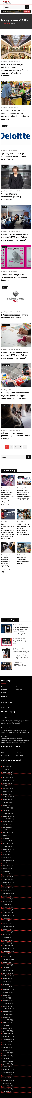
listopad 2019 (6, 945)
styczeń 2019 (6, 970)
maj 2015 (5, 1050)
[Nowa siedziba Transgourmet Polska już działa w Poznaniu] (24, 547)
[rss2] (8, 702)
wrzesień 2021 (7, 885)
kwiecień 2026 (7, 769)
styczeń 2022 (6, 874)
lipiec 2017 (6, 998)
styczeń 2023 (6, 841)
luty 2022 (5, 871)
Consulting (4, 689)
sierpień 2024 (6, 799)
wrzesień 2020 (7, 918)
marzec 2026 (6, 772)
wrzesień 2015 (7, 1039)
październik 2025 (7, 780)
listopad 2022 (6, 846)
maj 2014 (5, 1083)
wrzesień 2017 (7, 992)
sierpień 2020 (6, 921)
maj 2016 (5, 1017)
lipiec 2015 (6, 1045)
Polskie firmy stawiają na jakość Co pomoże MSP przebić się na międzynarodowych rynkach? (14, 237)
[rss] (6, 702)
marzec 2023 (6, 835)
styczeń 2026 (6, 775)
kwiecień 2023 (7, 832)
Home (4, 23)
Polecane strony (5, 707)
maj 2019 (5, 962)
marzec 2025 (6, 791)
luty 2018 (5, 984)
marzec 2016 (6, 1022)
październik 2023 (7, 816)
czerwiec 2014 (7, 1080)
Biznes (18, 687)
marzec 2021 (6, 901)
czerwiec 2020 (7, 926)
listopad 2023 (6, 813)
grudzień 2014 (7, 1064)
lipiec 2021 (6, 890)
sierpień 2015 (6, 1042)
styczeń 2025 (6, 794)
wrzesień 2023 (7, 819)
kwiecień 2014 (7, 1086)
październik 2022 (7, 849)
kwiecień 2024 (7, 808)
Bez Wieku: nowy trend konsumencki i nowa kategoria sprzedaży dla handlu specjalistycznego (24, 495)
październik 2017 (7, 989)
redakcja (5, 61)
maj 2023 (5, 830)
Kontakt (3, 692)
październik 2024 (7, 797)
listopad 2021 (6, 879)
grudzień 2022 (7, 843)
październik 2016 (7, 1009)
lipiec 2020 (6, 923)
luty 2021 (5, 904)
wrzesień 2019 (7, 951)
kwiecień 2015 (7, 1053)
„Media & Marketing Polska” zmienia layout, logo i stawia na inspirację (14, 277)
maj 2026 (5, 766)
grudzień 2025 (7, 777)
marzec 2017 (6, 1006)
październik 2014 (7, 1069)
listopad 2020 (6, 912)
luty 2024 (5, 810)
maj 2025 (5, 786)
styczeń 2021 (6, 907)
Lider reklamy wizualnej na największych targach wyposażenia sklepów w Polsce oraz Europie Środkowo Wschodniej (14, 70)
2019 (8, 23)
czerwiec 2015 (7, 1047)
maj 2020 (5, 929)
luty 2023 (5, 838)
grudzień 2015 (7, 1031)
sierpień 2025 (6, 783)
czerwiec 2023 (7, 827)
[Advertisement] (16, 597)
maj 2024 (5, 805)
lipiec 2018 (6, 981)
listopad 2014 (6, 1067)
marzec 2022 (6, 868)
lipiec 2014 (6, 1078)
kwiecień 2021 (7, 899)
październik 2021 (7, 882)
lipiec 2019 (6, 956)
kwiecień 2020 (7, 932)
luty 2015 (5, 1058)
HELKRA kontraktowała (20, 665)
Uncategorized (5, 755)
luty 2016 (5, 1025)
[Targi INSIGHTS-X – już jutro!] (6, 642)
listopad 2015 (6, 1033)
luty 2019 (5, 967)
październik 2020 (7, 915)
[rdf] (10, 702)
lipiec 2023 (6, 824)
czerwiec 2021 (7, 893)
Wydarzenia (19, 689)
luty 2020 (5, 937)
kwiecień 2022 (7, 866)
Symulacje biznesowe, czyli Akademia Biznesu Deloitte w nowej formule (13, 156)
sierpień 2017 (6, 995)
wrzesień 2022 (7, 852)
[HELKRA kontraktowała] (6, 666)
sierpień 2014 (6, 1075)
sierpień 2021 (6, 888)
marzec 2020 (6, 934)
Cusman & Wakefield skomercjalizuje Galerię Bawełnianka (11, 197)
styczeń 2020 (6, 940)
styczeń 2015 (6, 1061)
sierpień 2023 (6, 821)
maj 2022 (5, 863)
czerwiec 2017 (7, 1000)
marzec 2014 (6, 1089)
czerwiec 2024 (7, 802)
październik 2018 (7, 976)
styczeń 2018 (6, 987)
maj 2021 (5, 896)
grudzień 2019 (7, 943)
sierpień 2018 (6, 978)
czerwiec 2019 (7, 959)
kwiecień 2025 (7, 788)
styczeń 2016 (6, 1028)
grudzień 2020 (7, 910)
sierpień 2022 (6, 855)
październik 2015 (7, 1036)
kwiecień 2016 (7, 1020)
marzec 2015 (6, 1056)
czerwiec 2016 (7, 1014)
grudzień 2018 (7, 973)
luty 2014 (5, 1091)
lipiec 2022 (6, 857)
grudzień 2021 (7, 877)
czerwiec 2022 (7, 860)
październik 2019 (7, 948)
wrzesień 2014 (7, 1072)
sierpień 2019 (6, 954)
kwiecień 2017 (7, 1003)
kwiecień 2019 (7, 965)
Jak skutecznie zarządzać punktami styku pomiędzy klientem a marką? (15, 436)
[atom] (11, 702)
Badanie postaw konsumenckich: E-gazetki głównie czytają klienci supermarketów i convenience (15, 395)
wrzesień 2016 (7, 1011)
